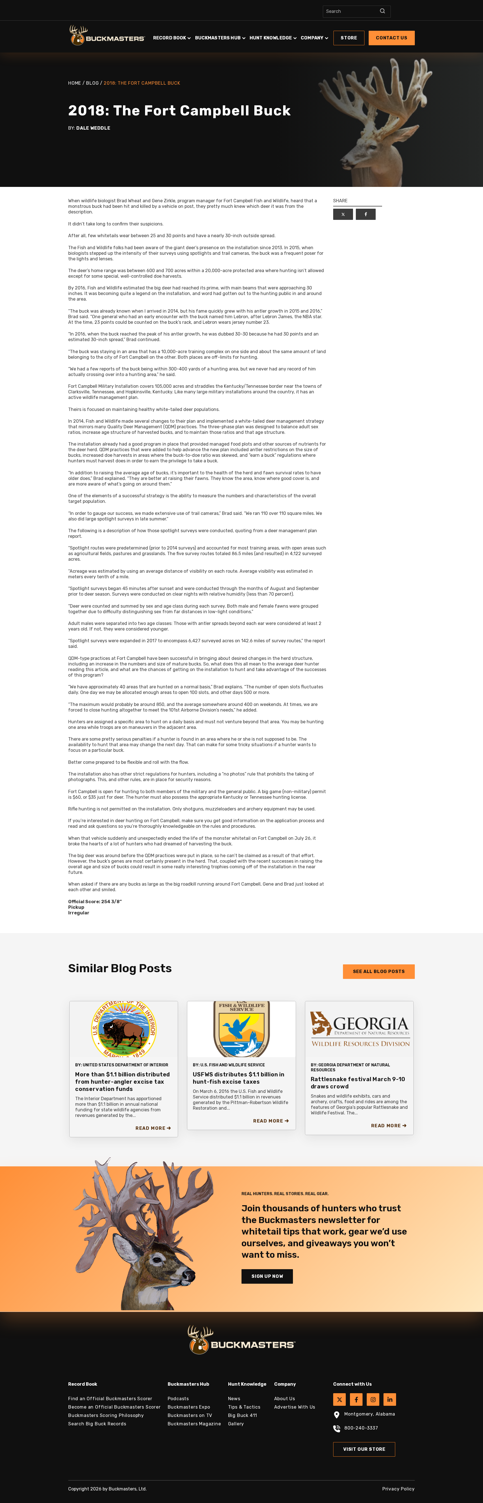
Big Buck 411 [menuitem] (242, 1415)
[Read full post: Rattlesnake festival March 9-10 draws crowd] (359, 1028)
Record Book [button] (169, 38)
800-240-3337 (361, 1428)
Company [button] (312, 38)
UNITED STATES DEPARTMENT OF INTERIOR (125, 1065)
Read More (150, 1128)
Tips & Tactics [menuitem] (244, 1407)
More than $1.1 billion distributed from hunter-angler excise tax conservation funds (122, 1081)
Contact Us (392, 38)
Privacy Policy (398, 1489)
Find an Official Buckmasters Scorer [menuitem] (110, 1398)
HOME (74, 83)
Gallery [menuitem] (236, 1423)
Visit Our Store (364, 1449)
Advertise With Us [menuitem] (295, 1407)
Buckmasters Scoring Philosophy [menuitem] (106, 1415)
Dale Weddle (93, 128)
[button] (283, 35)
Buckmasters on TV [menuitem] (190, 1415)
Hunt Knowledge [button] (271, 38)
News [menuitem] (234, 1398)
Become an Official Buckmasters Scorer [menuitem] (114, 1407)
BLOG (92, 83)
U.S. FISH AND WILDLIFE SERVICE (232, 1065)
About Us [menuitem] (284, 1398)
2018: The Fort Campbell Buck (142, 83)
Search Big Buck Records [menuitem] (97, 1423)
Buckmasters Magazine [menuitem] (194, 1423)
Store (349, 38)
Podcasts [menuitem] (178, 1398)
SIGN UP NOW (267, 1276)
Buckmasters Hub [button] (218, 38)
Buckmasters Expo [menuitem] (189, 1407)
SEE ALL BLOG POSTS (379, 971)
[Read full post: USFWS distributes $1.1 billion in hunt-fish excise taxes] (241, 1028)
